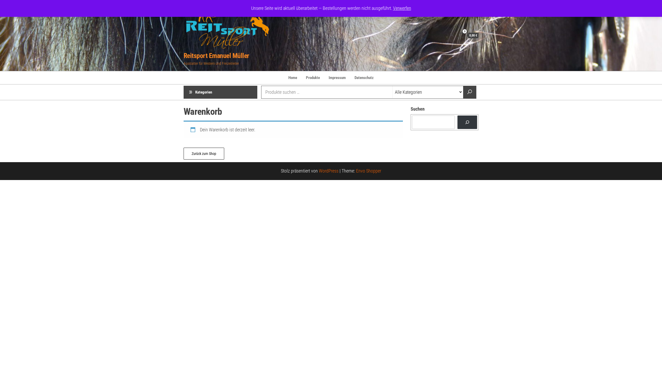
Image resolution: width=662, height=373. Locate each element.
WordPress (328, 171)
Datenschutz (364, 77)
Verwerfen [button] (402, 8)
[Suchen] (467, 122)
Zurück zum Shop (204, 154)
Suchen (418, 109)
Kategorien (203, 92)
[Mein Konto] (451, 35)
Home (292, 77)
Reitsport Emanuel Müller (216, 56)
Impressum (337, 77)
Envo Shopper (368, 171)
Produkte (313, 77)
